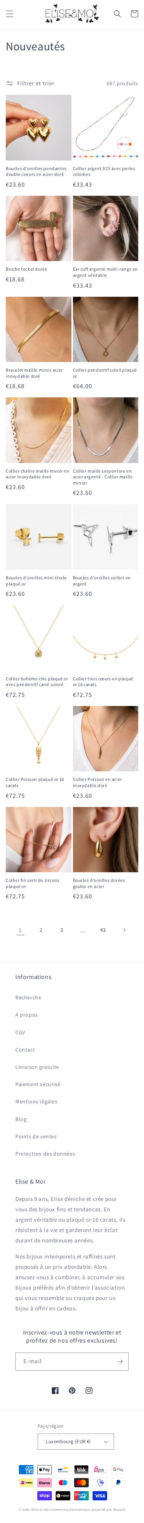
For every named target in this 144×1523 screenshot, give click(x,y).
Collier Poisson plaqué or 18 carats (35, 782)
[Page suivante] (124, 929)
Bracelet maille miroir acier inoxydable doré (34, 373)
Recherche (28, 997)
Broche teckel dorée (26, 269)
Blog (20, 1119)
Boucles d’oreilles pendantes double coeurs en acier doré (36, 171)
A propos (26, 1014)
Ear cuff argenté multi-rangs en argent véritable (105, 272)
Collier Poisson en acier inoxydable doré (97, 782)
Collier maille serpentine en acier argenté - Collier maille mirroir (103, 477)
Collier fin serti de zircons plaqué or (33, 883)
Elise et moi (40, 1509)
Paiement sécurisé (37, 1084)
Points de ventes (36, 1136)
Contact (25, 1049)
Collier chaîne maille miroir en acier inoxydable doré (38, 474)
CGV (20, 1032)
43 (103, 929)
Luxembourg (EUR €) (68, 1441)
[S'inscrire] (119, 1362)
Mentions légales (36, 1101)
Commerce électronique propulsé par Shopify (88, 1509)
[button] (9, 13)
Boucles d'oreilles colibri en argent (102, 581)
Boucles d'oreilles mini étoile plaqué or (36, 581)
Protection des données (45, 1153)
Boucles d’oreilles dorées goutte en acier (99, 883)
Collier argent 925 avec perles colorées (104, 171)
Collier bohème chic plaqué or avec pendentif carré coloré (37, 682)
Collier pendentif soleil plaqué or (105, 373)
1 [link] (20, 930)
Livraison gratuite (37, 1066)
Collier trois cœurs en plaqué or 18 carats (103, 682)
